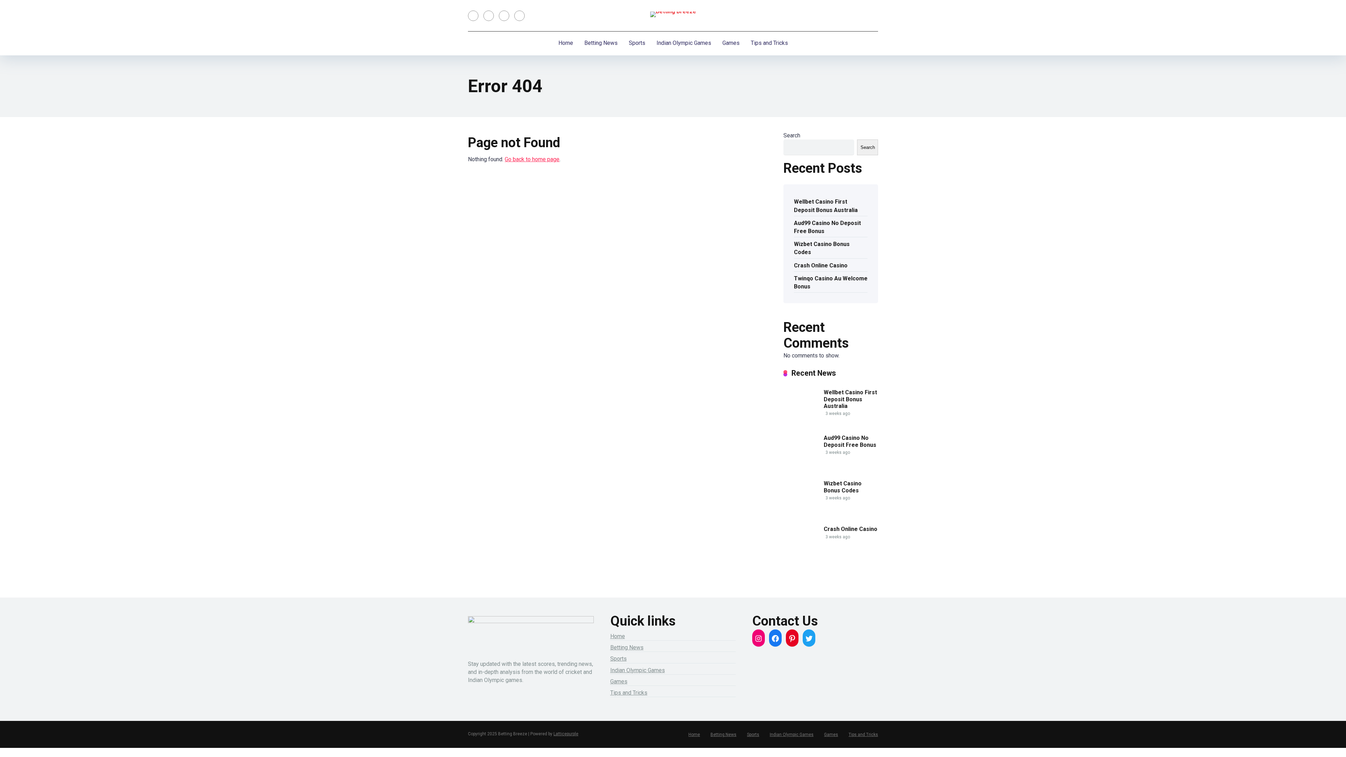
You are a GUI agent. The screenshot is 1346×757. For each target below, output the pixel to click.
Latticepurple (565, 733)
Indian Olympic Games (684, 43)
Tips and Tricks (769, 43)
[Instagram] (504, 16)
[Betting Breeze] (673, 14)
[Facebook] (473, 16)
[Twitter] (488, 16)
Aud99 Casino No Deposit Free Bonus (827, 227)
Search (791, 135)
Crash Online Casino (821, 265)
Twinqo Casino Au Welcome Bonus (831, 282)
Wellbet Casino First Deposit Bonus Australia (826, 205)
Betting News (601, 43)
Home (565, 43)
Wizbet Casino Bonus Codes (822, 248)
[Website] (519, 16)
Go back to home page (532, 159)
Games (731, 43)
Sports (637, 43)
